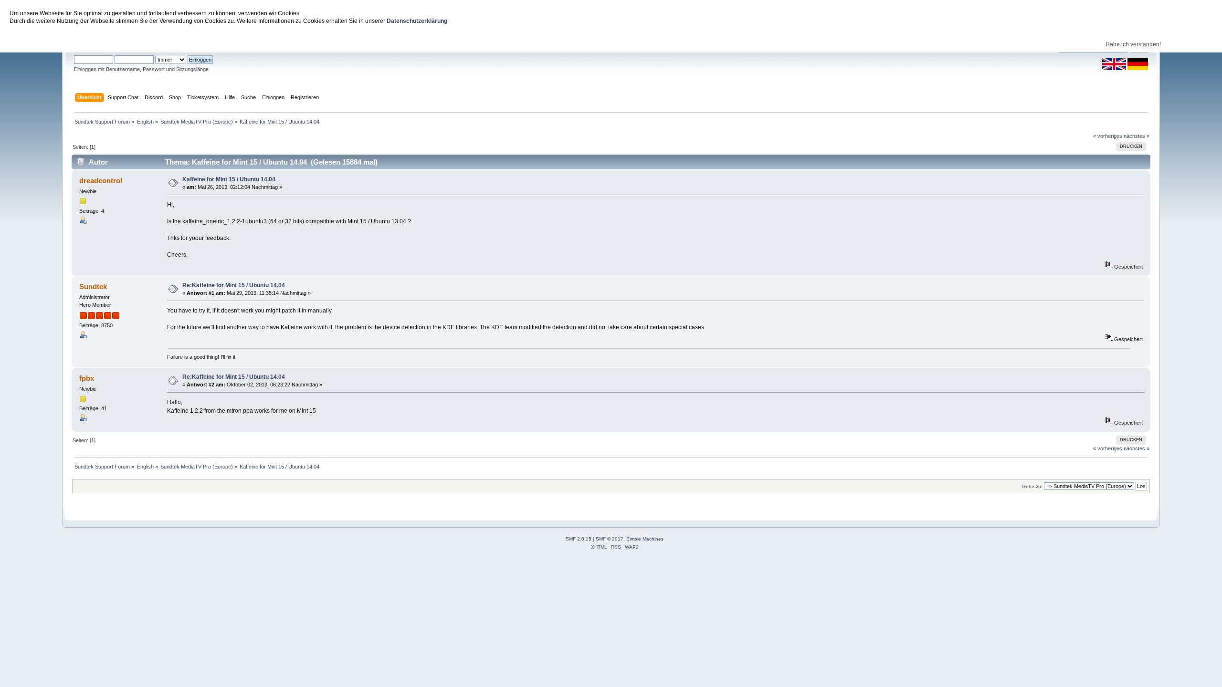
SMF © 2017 (609, 538)
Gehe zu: (1032, 486)
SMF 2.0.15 (578, 538)
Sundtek (93, 286)
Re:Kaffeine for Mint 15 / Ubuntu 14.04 (233, 285)
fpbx (86, 378)
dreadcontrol (100, 181)
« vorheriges (1107, 136)
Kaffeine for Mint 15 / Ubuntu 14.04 (228, 179)
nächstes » (1136, 136)
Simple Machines (645, 538)
